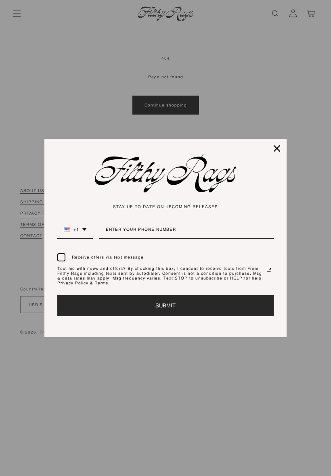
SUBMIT (165, 305)
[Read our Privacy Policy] (269, 270)
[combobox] (75, 233)
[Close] (277, 148)
